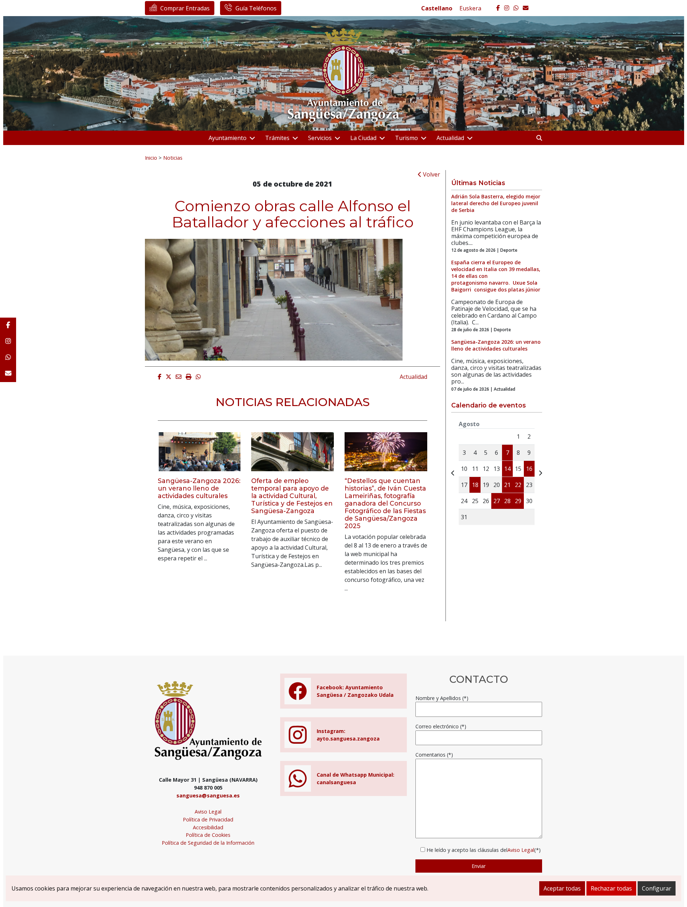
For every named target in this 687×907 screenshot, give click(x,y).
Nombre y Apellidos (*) (441, 698)
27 (496, 501)
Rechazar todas (611, 888)
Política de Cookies (208, 834)
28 (507, 501)
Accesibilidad (208, 827)
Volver (431, 174)
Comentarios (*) (434, 754)
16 (529, 469)
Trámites (277, 138)
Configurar (656, 888)
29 (518, 501)
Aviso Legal (208, 811)
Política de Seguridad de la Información (208, 842)
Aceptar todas (562, 888)
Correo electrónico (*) (440, 726)
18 (475, 485)
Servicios (320, 138)
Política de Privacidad (208, 819)
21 (507, 485)
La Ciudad (363, 138)
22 (518, 485)
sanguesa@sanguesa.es (208, 795)
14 (507, 469)
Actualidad (450, 138)
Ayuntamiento (228, 138)
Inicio (151, 157)
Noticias (172, 157)
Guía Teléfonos (256, 8)
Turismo (406, 138)
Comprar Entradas (185, 8)
